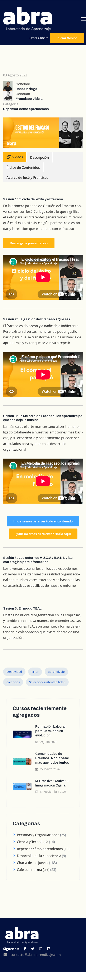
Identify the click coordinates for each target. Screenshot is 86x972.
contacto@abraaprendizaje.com (35, 954)
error (35, 672)
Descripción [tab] (39, 157)
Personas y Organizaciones (38, 835)
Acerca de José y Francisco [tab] (27, 177)
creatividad (14, 672)
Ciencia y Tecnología (32, 841)
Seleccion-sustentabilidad (47, 682)
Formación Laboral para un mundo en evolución (50, 731)
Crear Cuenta (38, 38)
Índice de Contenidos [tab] (23, 167)
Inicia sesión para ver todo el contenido (43, 521)
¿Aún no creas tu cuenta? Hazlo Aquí (43, 534)
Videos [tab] (17, 157)
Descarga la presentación (29, 243)
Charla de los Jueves (32, 862)
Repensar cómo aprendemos (40, 849)
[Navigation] (83, 19)
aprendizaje (56, 672)
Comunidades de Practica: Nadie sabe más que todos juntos (52, 758)
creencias (13, 682)
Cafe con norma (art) (33, 869)
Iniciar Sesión (67, 38)
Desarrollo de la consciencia (39, 855)
